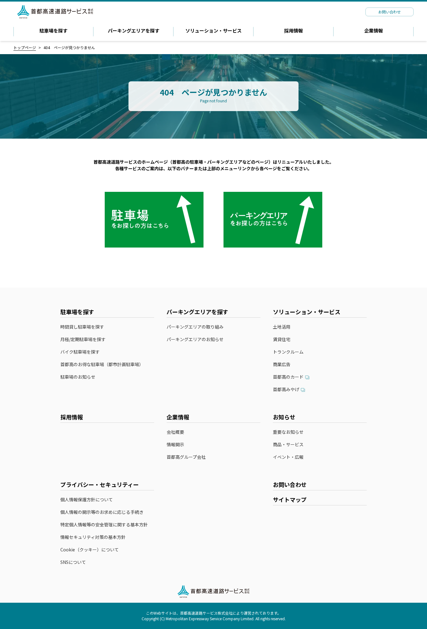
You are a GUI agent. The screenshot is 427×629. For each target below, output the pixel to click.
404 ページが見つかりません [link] (69, 47)
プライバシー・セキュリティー (99, 484)
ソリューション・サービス (213, 30)
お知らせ (284, 417)
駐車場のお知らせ (77, 377)
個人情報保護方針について (86, 499)
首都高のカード (288, 377)
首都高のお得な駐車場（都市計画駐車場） (101, 364)
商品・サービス (288, 444)
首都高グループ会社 (186, 457)
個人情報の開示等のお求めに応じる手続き (101, 512)
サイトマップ (290, 499)
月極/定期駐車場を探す (83, 339)
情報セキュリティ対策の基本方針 (93, 537)
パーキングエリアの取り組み (195, 327)
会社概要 (175, 432)
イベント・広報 (288, 457)
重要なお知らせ (288, 432)
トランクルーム (288, 352)
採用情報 (293, 30)
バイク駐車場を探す (80, 352)
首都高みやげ (286, 389)
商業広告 (281, 364)
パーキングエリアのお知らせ (195, 339)
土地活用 (281, 327)
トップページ (24, 47)
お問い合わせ (290, 484)
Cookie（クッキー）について (89, 549)
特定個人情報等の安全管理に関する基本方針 (104, 524)
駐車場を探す (53, 30)
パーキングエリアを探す (133, 30)
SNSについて (73, 562)
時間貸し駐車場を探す (82, 327)
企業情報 (373, 30)
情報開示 (175, 444)
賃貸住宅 (281, 339)
